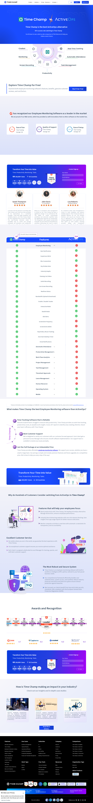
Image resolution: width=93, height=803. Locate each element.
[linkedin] (83, 800)
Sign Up (76, 2)
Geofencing (7, 762)
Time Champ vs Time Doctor (78, 753)
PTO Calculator (41, 769)
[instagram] (78, 800)
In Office (23, 769)
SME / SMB (74, 767)
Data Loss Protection (9, 768)
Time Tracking (7, 746)
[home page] (11, 3)
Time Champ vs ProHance (77, 751)
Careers (57, 749)
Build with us (57, 751)
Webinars (57, 769)
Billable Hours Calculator (43, 771)
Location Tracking (8, 760)
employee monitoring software (48, 450)
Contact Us (57, 746)
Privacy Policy (58, 757)
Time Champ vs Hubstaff (77, 749)
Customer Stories (58, 767)
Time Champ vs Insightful (77, 744)
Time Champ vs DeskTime (77, 755)
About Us (57, 744)
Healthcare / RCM (42, 753)
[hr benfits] (75, 711)
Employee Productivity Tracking (11, 749)
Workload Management (26, 751)
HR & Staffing (41, 751)
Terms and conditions (35, 800)
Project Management (9, 755)
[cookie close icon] (23, 793)
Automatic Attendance (9, 744)
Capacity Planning (25, 746)
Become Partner (58, 753)
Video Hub (57, 774)
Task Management (8, 757)
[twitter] (81, 800)
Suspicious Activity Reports (10, 771)
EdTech (40, 749)
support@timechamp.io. (78, 405)
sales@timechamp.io (41, 791)
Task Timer (7, 764)
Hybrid (23, 767)
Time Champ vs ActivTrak (77, 746)
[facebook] (76, 800)
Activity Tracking (8, 753)
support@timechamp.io (57, 791)
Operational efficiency (26, 749)
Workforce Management (26, 744)
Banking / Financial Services (44, 755)
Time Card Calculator (43, 765)
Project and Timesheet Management (29, 755)
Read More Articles (46, 728)
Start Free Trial (77, 89)
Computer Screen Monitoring (10, 766)
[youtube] (85, 800)
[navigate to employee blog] (18, 711)
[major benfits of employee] (46, 711)
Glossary (57, 771)
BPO (39, 746)
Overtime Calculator (42, 767)
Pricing (42, 2)
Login (71, 2)
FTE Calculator (41, 774)
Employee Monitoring (9, 751)
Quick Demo (85, 2)
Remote (23, 765)
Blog (56, 765)
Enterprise (74, 765)
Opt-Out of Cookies (5, 800)
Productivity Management (27, 753)
